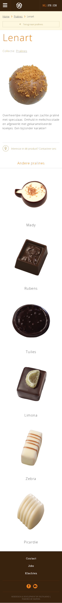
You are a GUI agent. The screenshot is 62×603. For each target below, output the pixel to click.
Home (6, 16)
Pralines (18, 16)
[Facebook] (29, 586)
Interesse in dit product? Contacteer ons (33, 148)
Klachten (31, 573)
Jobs (31, 565)
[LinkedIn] (35, 586)
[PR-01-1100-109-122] (28, 110)
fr (49, 5)
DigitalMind (44, 596)
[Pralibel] (19, 5)
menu (5, 5)
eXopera (36, 599)
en (55, 5)
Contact (31, 558)
